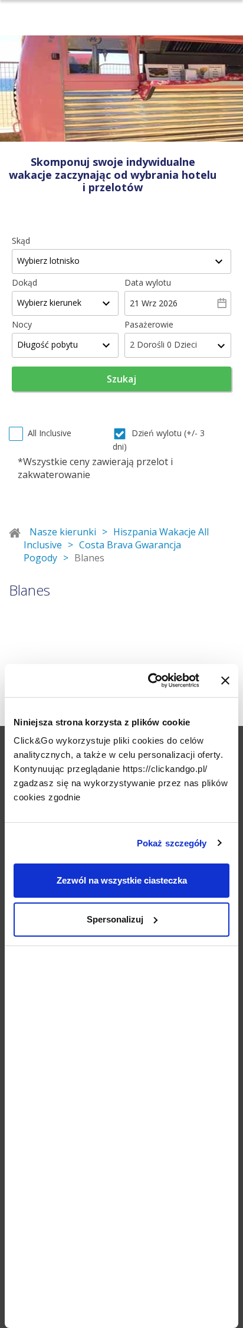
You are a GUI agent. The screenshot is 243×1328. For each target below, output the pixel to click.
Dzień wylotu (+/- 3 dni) (159, 439)
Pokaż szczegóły (172, 843)
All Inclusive (49, 433)
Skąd (21, 240)
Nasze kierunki (62, 531)
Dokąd (24, 282)
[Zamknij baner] (225, 680)
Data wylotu (147, 282)
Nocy (22, 324)
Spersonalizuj (115, 919)
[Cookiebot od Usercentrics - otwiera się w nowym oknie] (150, 680)
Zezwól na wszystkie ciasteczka (122, 880)
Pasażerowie (148, 324)
